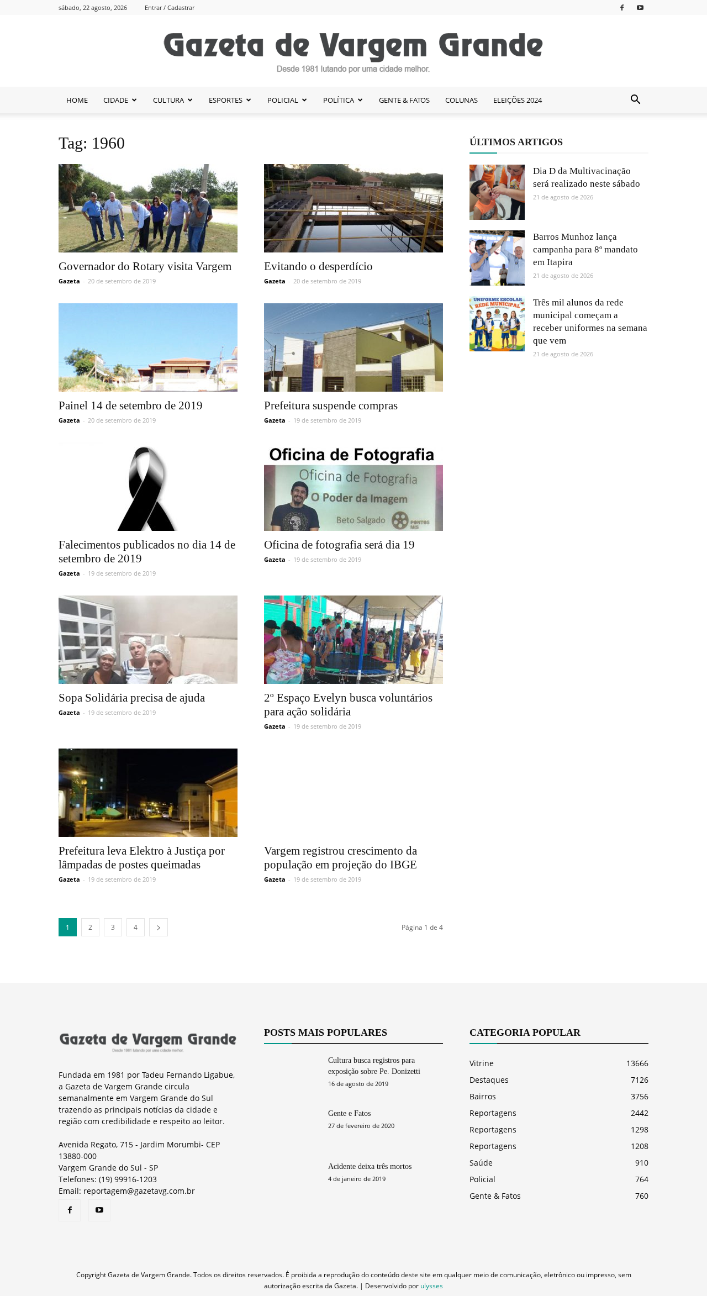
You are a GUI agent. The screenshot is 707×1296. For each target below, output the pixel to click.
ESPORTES (225, 100)
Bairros (482, 1096)
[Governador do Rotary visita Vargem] (148, 208)
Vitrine (481, 1063)
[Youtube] (640, 7)
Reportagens (492, 1113)
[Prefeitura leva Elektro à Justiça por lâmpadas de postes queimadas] (148, 793)
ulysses (431, 1285)
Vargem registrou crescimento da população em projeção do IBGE (340, 857)
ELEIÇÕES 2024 (517, 100)
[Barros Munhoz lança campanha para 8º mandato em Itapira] (497, 258)
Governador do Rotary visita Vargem (145, 266)
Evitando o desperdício (318, 266)
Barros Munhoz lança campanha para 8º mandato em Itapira (585, 249)
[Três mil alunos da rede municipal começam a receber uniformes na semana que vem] (497, 323)
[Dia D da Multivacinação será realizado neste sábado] (497, 192)
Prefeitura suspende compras (331, 405)
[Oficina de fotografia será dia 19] (353, 486)
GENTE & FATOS (404, 100)
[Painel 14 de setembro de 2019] (148, 347)
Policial (482, 1179)
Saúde (481, 1162)
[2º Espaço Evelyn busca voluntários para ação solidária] (353, 640)
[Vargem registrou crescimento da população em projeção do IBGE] (353, 793)
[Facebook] (622, 7)
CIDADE (115, 100)
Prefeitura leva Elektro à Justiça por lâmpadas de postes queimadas (142, 857)
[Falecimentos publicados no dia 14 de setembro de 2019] (148, 486)
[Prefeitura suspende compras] (353, 347)
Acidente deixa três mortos (369, 1166)
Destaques (489, 1079)
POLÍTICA (338, 100)
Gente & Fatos (495, 1195)
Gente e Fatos (349, 1113)
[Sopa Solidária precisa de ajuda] (148, 640)
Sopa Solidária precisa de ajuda (132, 697)
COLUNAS (461, 100)
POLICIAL (282, 100)
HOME (77, 100)
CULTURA (168, 100)
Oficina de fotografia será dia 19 (339, 544)
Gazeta (69, 281)
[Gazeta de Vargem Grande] (353, 51)
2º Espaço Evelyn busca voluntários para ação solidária (348, 704)
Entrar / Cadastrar (169, 7)
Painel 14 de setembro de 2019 (131, 405)
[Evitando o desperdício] (353, 208)
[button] (635, 100)
